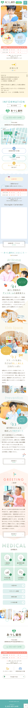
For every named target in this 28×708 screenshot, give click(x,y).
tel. (14, 117)
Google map (14, 677)
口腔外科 (14, 585)
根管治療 (14, 596)
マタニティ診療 (14, 591)
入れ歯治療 (14, 602)
